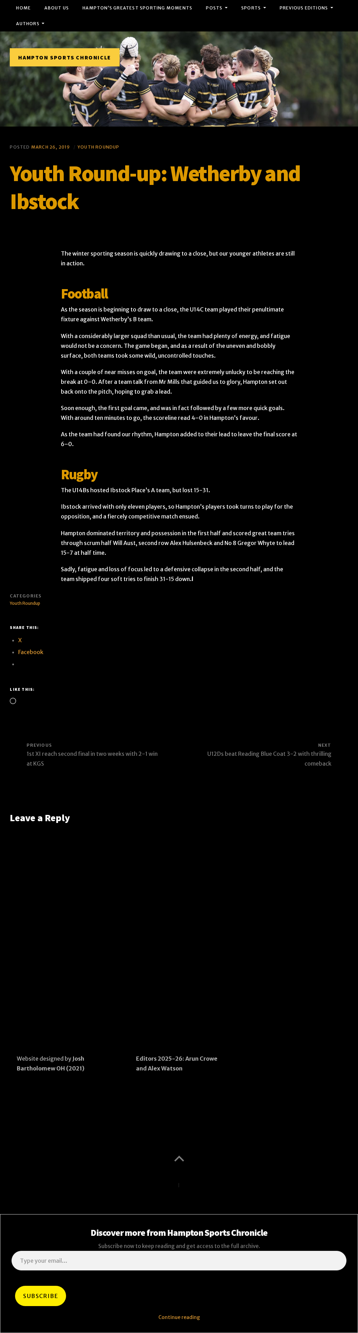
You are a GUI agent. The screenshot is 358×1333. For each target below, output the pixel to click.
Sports (251, 7)
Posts (214, 7)
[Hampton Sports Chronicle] (179, 79)
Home (23, 7)
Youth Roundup (99, 147)
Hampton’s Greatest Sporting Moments (137, 7)
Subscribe (40, 1295)
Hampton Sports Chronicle (64, 57)
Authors (27, 23)
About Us (56, 7)
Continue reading (179, 1317)
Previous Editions (304, 7)
